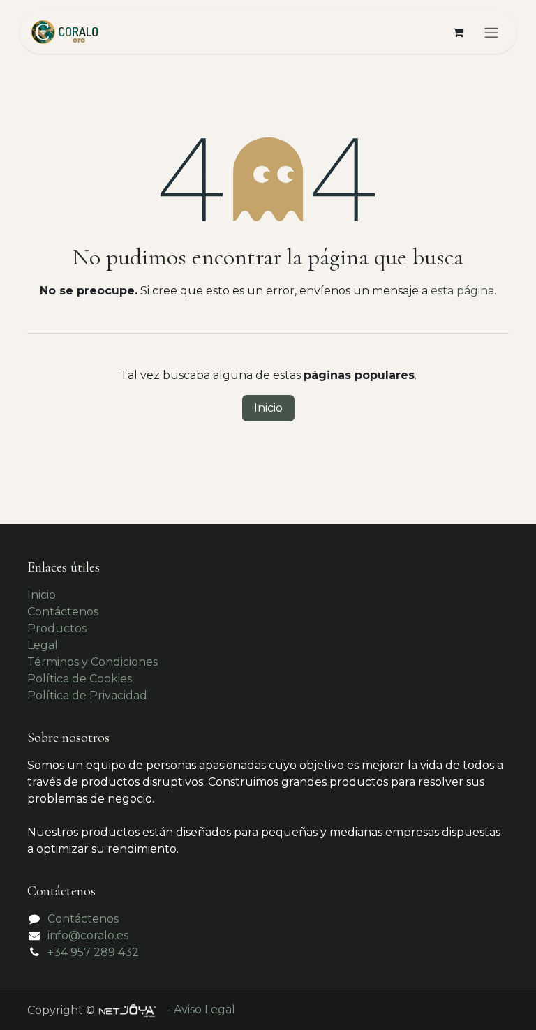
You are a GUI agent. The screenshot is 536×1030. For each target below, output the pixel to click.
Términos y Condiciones (92, 662)
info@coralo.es (87, 935)
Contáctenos (62, 611)
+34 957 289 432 (93, 952)
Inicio (268, 408)
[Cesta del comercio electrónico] (458, 32)
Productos (57, 628)
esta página (462, 290)
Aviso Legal (204, 1009)
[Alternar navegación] (491, 32)
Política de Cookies (79, 678)
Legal (42, 645)
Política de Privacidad (87, 695)
